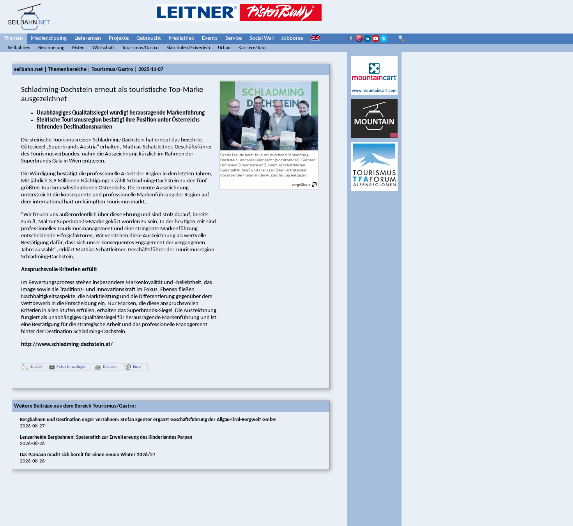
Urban (224, 47)
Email (138, 367)
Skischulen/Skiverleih (188, 47)
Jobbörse (292, 38)
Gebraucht (148, 38)
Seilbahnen (19, 47)
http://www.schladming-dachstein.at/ (67, 345)
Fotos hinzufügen (72, 367)
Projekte (119, 38)
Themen (13, 38)
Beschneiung (51, 47)
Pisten (78, 47)
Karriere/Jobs (252, 47)
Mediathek (181, 38)
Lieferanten (87, 38)
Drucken (110, 367)
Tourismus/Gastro (140, 47)
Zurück (36, 367)
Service (233, 38)
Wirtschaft (103, 47)
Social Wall (261, 38)
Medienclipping (49, 38)
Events (210, 38)
